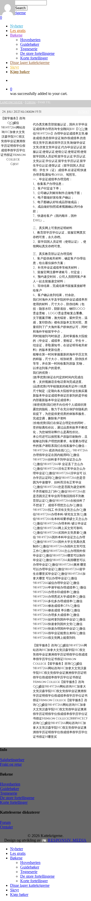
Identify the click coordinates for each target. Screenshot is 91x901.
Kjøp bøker (19, 894)
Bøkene (16, 858)
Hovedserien (10, 784)
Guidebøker (9, 789)
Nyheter (16, 849)
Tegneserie (8, 793)
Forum (30, 102)
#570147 (83, 112)
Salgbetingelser (12, 760)
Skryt (14, 890)
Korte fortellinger (14, 802)
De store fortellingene (17, 798)
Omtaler (6, 827)
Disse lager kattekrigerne (30, 885)
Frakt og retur (11, 764)
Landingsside (11, 102)
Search (20, 8)
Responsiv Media (67, 840)
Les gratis (18, 853)
